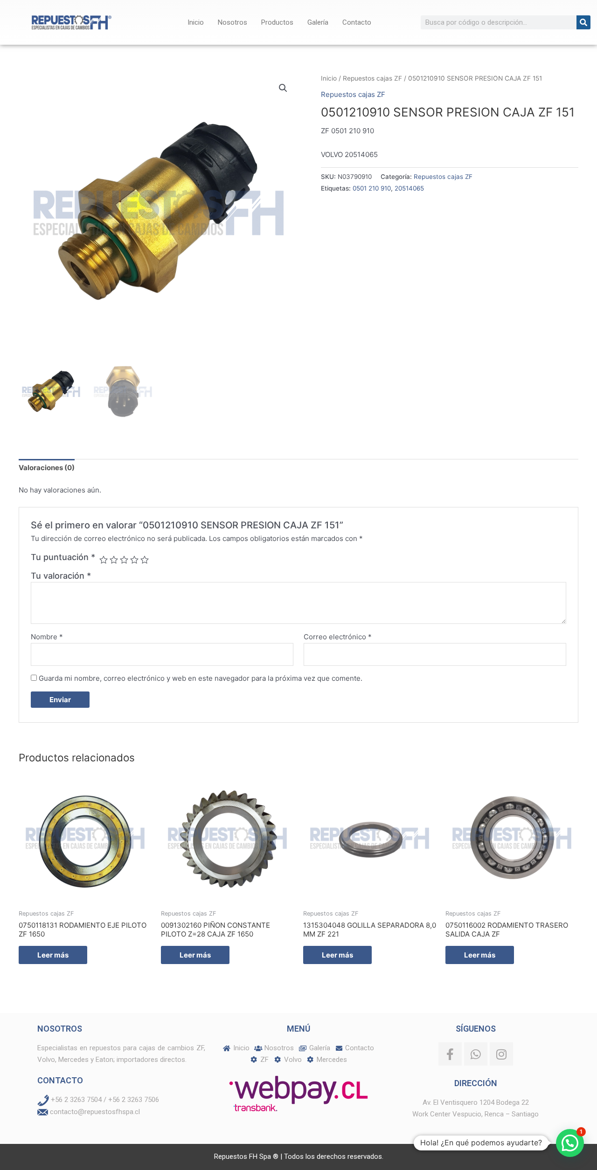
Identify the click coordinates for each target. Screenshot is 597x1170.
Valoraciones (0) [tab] (47, 467)
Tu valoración (61, 576)
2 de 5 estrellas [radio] (114, 559)
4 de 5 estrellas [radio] (134, 559)
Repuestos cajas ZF (372, 78)
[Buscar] (583, 22)
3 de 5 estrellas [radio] (124, 559)
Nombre (47, 636)
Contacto (356, 22)
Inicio (195, 22)
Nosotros (232, 22)
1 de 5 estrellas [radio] (103, 559)
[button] (283, 88)
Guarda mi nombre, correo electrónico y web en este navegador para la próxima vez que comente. (200, 678)
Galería (317, 22)
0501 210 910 (372, 188)
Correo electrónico (338, 636)
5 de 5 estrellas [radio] (144, 559)
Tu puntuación (63, 557)
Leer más (53, 955)
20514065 (409, 188)
